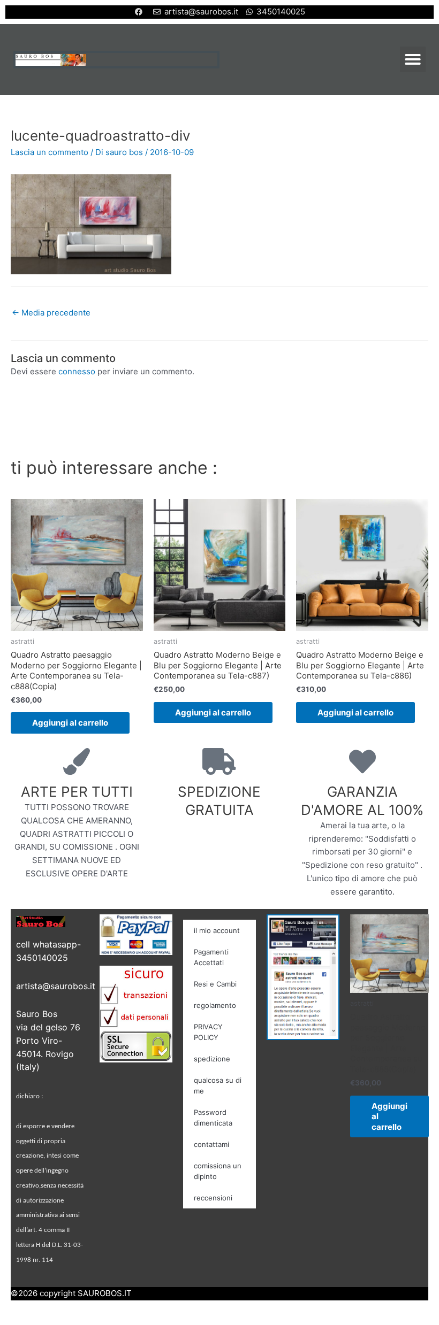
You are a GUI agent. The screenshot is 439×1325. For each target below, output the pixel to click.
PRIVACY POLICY (208, 1032)
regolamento (215, 1005)
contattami (211, 1144)
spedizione (212, 1058)
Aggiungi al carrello (70, 723)
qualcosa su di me (217, 1085)
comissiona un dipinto (217, 1171)
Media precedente (51, 312)
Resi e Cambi (215, 984)
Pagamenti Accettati (211, 957)
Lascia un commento (49, 152)
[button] (413, 59)
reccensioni (213, 1197)
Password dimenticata (213, 1117)
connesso (76, 371)
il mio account (217, 930)
